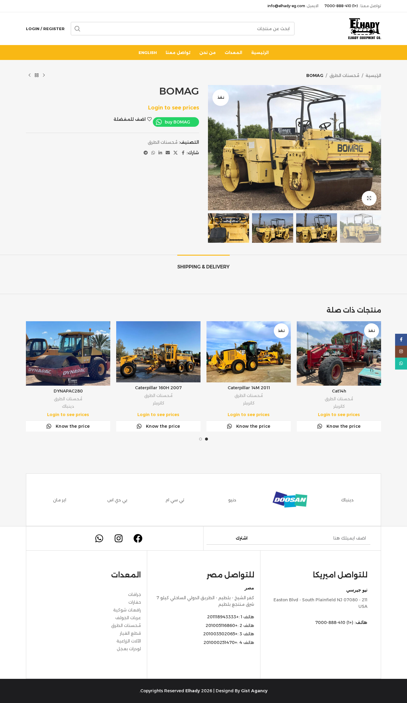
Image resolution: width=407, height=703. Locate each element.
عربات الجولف (128, 617)
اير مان (59, 500)
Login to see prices (173, 107)
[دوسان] (290, 499)
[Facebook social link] (183, 153)
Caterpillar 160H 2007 (158, 387)
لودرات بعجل (129, 648)
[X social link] (175, 153)
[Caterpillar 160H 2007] (158, 351)
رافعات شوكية (127, 610)
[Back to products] (36, 75)
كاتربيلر (339, 406)
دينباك (68, 406)
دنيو (232, 500)
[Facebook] (138, 538)
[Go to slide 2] (200, 439)
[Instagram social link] (401, 352)
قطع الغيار (130, 633)
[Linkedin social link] (160, 153)
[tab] (203, 264)
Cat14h (339, 391)
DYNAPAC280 (68, 391)
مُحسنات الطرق (344, 75)
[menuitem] (148, 52)
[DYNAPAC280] (68, 353)
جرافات (134, 594)
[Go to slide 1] (206, 439)
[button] (373, 228)
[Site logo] (364, 28)
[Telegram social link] (146, 153)
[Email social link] (168, 153)
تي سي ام (174, 500)
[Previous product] (43, 75)
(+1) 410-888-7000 (341, 6)
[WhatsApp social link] (153, 153)
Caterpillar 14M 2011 (249, 387)
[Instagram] (119, 538)
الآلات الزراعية (128, 641)
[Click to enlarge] (369, 198)
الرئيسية (373, 75)
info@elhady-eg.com (286, 6)
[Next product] (29, 75)
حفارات (134, 602)
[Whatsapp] (99, 538)
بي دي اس (117, 500)
